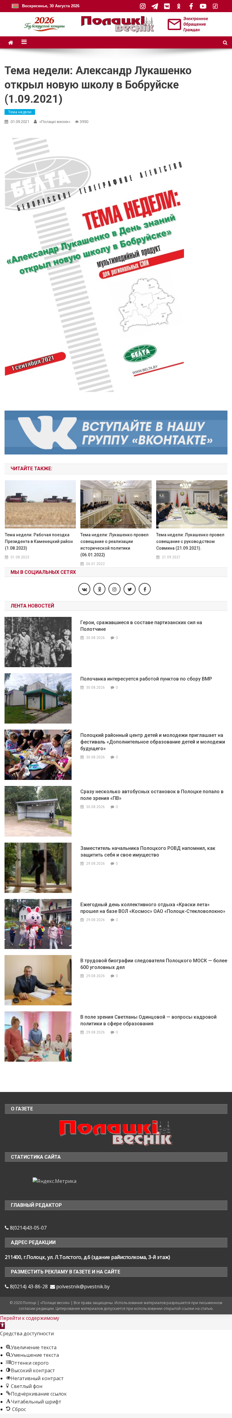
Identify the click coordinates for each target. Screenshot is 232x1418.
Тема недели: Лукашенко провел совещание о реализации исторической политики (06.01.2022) (114, 544)
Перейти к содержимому (29, 1318)
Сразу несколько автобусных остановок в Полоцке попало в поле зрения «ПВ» (152, 795)
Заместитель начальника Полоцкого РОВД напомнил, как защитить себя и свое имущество (147, 851)
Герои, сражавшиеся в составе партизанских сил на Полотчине (141, 626)
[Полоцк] (116, 1132)
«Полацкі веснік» (54, 121)
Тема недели (19, 112)
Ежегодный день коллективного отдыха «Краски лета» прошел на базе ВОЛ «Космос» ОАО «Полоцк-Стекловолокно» (152, 908)
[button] (2, 1325)
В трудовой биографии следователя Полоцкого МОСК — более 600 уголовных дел (153, 964)
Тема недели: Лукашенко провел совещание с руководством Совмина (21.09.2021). (190, 541)
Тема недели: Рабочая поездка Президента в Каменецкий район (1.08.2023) (39, 541)
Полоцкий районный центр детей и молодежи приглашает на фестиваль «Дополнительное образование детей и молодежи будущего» (152, 741)
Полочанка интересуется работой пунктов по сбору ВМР (146, 679)
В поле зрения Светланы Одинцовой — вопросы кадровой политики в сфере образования (148, 1020)
